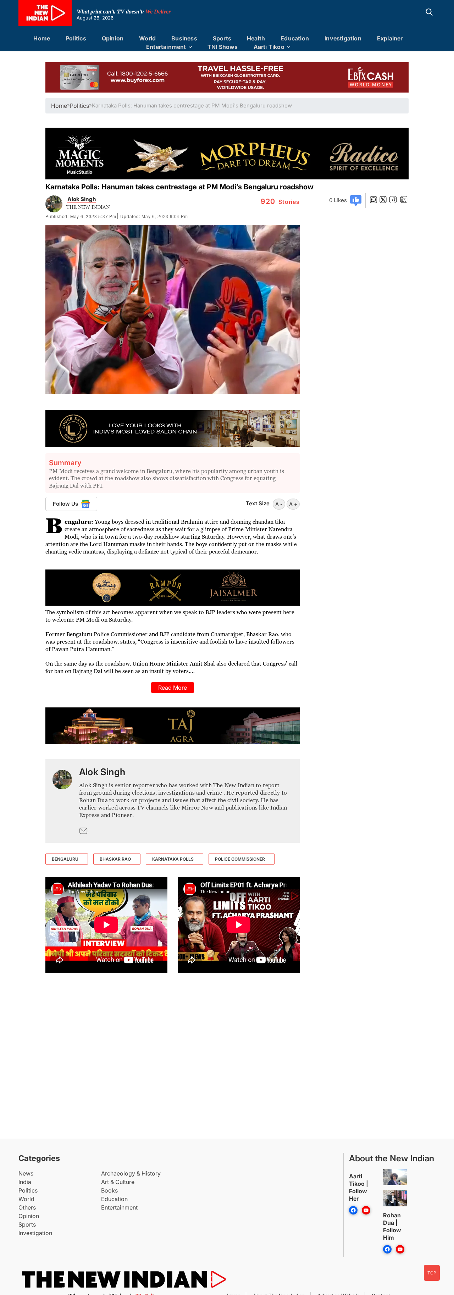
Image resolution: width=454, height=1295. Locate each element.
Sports (222, 38)
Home (41, 38)
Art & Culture (117, 1181)
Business (184, 38)
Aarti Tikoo (269, 46)
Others (27, 1207)
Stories (280, 201)
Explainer (390, 38)
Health (256, 38)
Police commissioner (240, 859)
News (25, 1173)
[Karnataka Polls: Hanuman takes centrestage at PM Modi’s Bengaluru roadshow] (62, 801)
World (147, 38)
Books (109, 1190)
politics (79, 105)
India (24, 1181)
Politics (76, 38)
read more (172, 687)
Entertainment (166, 46)
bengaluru (65, 859)
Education (295, 38)
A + (293, 504)
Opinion (112, 38)
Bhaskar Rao (115, 859)
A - (279, 504)
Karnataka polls (173, 859)
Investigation (343, 38)
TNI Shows (222, 46)
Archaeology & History (131, 1173)
